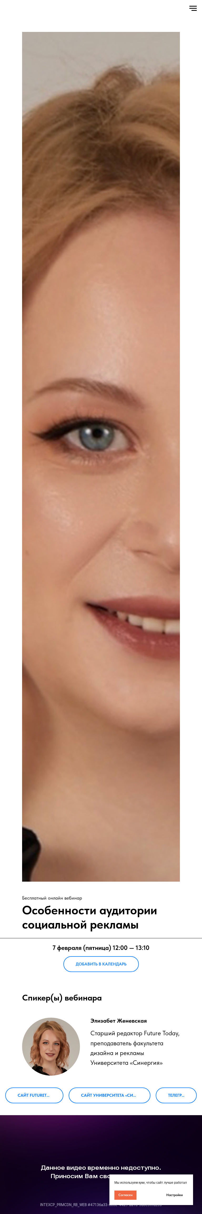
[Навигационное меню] (193, 8)
